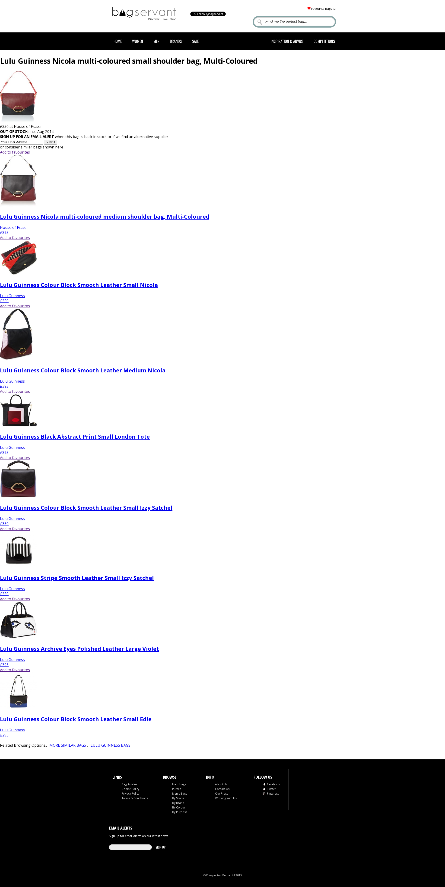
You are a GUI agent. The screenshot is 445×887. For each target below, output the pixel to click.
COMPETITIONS (324, 41)
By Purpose (179, 812)
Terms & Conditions (135, 798)
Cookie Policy (130, 789)
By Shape (178, 798)
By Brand (178, 803)
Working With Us (226, 798)
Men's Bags (179, 794)
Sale (195, 41)
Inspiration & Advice (287, 41)
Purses (176, 789)
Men (156, 41)
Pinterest (273, 794)
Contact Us (222, 789)
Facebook (273, 784)
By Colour (178, 807)
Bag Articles (129, 784)
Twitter (271, 789)
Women (137, 41)
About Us (221, 784)
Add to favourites (15, 152)
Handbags (179, 784)
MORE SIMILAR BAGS (67, 745)
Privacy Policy (130, 794)
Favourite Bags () (323, 8)
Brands (176, 41)
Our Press (221, 794)
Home (118, 41)
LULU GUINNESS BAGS (110, 745)
